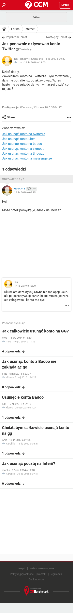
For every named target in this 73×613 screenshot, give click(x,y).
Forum (15, 29)
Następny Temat (56, 37)
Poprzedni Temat (16, 37)
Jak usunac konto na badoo (22, 144)
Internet (30, 29)
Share (11, 117)
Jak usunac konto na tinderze (23, 153)
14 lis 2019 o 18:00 (34, 62)
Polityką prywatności (22, 574)
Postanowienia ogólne (41, 568)
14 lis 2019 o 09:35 (24, 192)
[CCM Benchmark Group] (36, 591)
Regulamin (55, 574)
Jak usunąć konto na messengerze (27, 158)
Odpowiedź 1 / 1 (13, 179)
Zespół (22, 568)
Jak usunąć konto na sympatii (23, 149)
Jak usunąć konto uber (18, 139)
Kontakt (41, 574)
